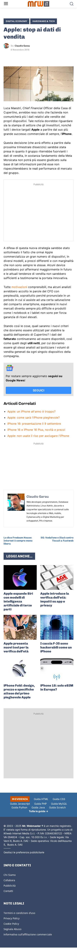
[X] (7, 56)
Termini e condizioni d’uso (19, 913)
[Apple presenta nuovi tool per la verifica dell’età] (20, 627)
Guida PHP (40, 803)
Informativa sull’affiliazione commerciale (28, 934)
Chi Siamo (10, 875)
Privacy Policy (12, 918)
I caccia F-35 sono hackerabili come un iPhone (56, 647)
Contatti (8, 891)
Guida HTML (41, 799)
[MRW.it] (38, 4)
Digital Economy (16, 21)
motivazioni (19, 287)
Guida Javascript (20, 803)
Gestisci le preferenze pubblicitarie (24, 852)
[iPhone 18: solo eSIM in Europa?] (56, 669)
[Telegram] (31, 56)
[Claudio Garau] (7, 45)
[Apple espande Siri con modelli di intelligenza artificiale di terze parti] (20, 577)
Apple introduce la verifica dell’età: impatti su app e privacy (54, 599)
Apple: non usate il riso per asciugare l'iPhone (38, 436)
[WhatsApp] (23, 56)
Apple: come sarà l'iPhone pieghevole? (33, 417)
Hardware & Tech (43, 21)
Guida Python (19, 807)
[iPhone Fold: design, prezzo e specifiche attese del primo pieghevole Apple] (20, 669)
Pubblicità (10, 885)
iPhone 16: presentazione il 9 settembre (34, 423)
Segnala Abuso (12, 929)
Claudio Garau (22, 46)
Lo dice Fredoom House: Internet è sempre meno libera (18, 540)
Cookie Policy (11, 923)
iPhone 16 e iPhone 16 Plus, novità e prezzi (36, 429)
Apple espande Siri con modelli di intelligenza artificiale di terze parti (18, 601)
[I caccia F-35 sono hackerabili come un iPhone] (56, 627)
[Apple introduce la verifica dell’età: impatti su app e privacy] (56, 577)
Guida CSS (59, 799)
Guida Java (38, 807)
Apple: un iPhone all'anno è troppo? (31, 411)
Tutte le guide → (38, 811)
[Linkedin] (15, 56)
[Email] (40, 56)
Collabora (9, 880)
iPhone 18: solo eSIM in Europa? (56, 687)
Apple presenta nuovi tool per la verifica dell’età (16, 647)
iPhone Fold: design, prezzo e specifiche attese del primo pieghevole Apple (19, 691)
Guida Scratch (57, 807)
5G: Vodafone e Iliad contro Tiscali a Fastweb (57, 539)
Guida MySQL (59, 803)
